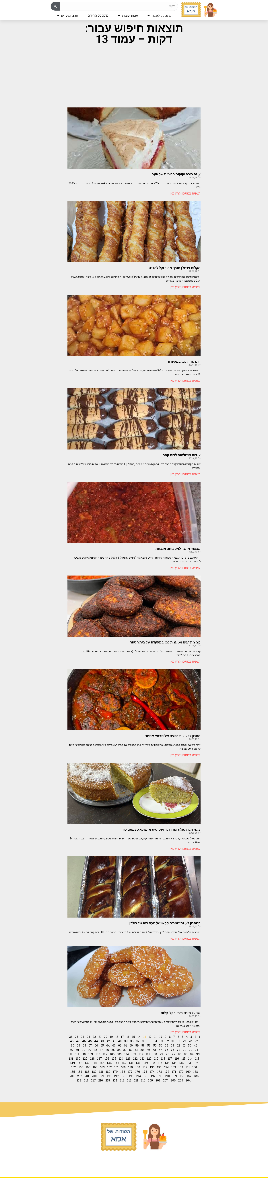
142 (124, 1063)
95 (185, 1054)
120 (149, 1058)
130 (78, 1058)
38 (131, 1041)
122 (135, 1058)
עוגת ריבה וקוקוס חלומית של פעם (176, 174)
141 (131, 1063)
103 (133, 1054)
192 (153, 1076)
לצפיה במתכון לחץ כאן (185, 193)
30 (178, 1041)
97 (173, 1054)
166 (81, 1067)
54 (166, 1045)
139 (145, 1063)
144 (109, 1063)
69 (78, 1045)
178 (122, 1071)
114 (190, 1058)
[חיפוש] (55, 6)
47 (78, 1041)
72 (190, 1050)
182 (94, 1071)
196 (123, 1076)
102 (141, 1054)
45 (90, 1041)
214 (114, 1080)
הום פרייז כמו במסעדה (184, 361)
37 (137, 1041)
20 (105, 1036)
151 (188, 1067)
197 (116, 1076)
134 (181, 1063)
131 (71, 1058)
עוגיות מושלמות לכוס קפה (182, 455)
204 (188, 1080)
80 (142, 1050)
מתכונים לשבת (161, 15)
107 (105, 1054)
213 (122, 1080)
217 (93, 1080)
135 (174, 1063)
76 (166, 1050)
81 (136, 1050)
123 (128, 1058)
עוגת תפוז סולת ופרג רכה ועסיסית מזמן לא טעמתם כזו (162, 829)
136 (167, 1063)
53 (172, 1045)
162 (109, 1067)
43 (102, 1041)
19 (111, 1036)
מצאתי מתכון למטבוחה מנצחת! (178, 549)
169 (188, 1071)
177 (130, 1071)
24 (82, 1036)
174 (152, 1071)
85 (113, 1050)
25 (76, 1036)
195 (131, 1076)
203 (72, 1076)
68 (84, 1045)
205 (180, 1080)
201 (87, 1076)
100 (154, 1054)
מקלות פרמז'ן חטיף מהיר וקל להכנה (175, 268)
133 (188, 1063)
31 (172, 1041)
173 (159, 1071)
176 (137, 1071)
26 (70, 1036)
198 (109, 1076)
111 (77, 1054)
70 (72, 1045)
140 (138, 1063)
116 (177, 1058)
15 (133, 1036)
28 (190, 1041)
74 (178, 1050)
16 (128, 1036)
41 (114, 1041)
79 (148, 1050)
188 (182, 1076)
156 (152, 1067)
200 (94, 1076)
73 (184, 1050)
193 (145, 1076)
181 (101, 1071)
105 (119, 1054)
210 (143, 1080)
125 (114, 1058)
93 (198, 1054)
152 (180, 1067)
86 (107, 1050)
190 (167, 1076)
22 (94, 1036)
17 (122, 1036)
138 (152, 1063)
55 (160, 1045)
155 (159, 1067)
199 (101, 1076)
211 (136, 1080)
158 (137, 1067)
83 (125, 1050)
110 (83, 1054)
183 (87, 1071)
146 (94, 1063)
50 (189, 1045)
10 (160, 1036)
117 (170, 1058)
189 (174, 1076)
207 (165, 1080)
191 (160, 1076)
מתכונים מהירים (98, 15)
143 (116, 1063)
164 (95, 1067)
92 (71, 1050)
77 (160, 1050)
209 (150, 1080)
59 (137, 1045)
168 (195, 1071)
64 (108, 1045)
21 (99, 1036)
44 (96, 1041)
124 (121, 1058)
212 (129, 1080)
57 (149, 1045)
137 (160, 1063)
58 (143, 1045)
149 (72, 1063)
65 (102, 1045)
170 (181, 1071)
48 (71, 1041)
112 (70, 1054)
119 (156, 1058)
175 (144, 1071)
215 (107, 1080)
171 (174, 1071)
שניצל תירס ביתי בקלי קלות (181, 1013)
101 (148, 1054)
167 (73, 1067)
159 (130, 1067)
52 (178, 1045)
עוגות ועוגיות (130, 15)
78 (154, 1050)
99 (161, 1054)
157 (145, 1067)
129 (85, 1058)
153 (173, 1067)
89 (89, 1050)
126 (106, 1058)
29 (184, 1041)
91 (77, 1050)
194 (138, 1076)
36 (143, 1041)
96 (179, 1054)
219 (79, 1080)
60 (131, 1045)
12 (150, 1036)
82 (130, 1050)
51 (183, 1045)
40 (120, 1041)
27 (196, 1041)
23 (88, 1036)
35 (149, 1041)
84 (119, 1050)
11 (155, 1036)
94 (192, 1054)
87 (101, 1050)
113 (197, 1058)
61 (125, 1045)
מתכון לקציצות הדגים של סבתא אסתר (173, 736)
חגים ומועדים (69, 15)
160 (123, 1067)
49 (195, 1045)
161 (116, 1067)
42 (108, 1041)
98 (167, 1054)
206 (173, 1080)
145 (102, 1063)
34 (155, 1041)
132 (195, 1063)
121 (142, 1058)
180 (108, 1071)
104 (126, 1054)
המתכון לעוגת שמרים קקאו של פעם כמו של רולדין (165, 923)
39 (126, 1041)
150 (194, 1067)
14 (139, 1036)
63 (114, 1045)
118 (163, 1058)
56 (154, 1045)
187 (189, 1076)
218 (86, 1080)
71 (196, 1050)
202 (79, 1076)
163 (102, 1067)
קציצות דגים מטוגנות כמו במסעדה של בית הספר (165, 642)
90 (83, 1050)
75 (172, 1050)
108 (98, 1054)
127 (99, 1058)
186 (196, 1076)
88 (95, 1050)
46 (84, 1041)
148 (79, 1063)
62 (119, 1045)
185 (72, 1071)
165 (88, 1067)
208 (158, 1080)
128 (92, 1058)
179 (115, 1071)
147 (87, 1063)
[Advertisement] (134, 75)
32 (167, 1041)
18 (116, 1036)
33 (161, 1041)
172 (166, 1071)
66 (96, 1045)
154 (166, 1067)
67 (90, 1045)
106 (112, 1054)
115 (183, 1058)
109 (90, 1054)
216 (100, 1080)
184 (79, 1071)
